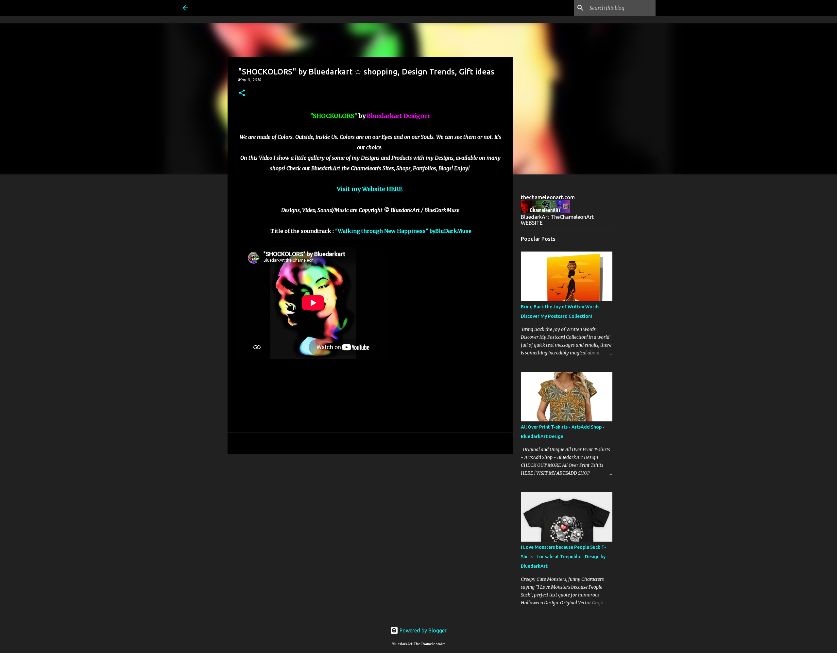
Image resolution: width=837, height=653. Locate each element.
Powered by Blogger (422, 630)
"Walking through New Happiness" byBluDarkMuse (403, 231)
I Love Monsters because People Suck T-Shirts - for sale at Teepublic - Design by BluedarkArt (563, 557)
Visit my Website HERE (369, 189)
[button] (242, 93)
